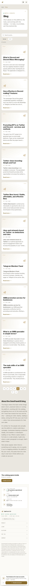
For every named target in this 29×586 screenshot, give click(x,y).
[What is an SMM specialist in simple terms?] (15, 324)
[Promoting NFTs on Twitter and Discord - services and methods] (15, 117)
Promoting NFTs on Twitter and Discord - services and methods (14, 127)
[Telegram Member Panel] (15, 258)
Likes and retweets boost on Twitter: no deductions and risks (13, 232)
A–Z (10, 39)
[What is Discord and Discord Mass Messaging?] (15, 50)
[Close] (3, 583)
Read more (6, 74)
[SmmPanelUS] (2, 2)
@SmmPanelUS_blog (9, 519)
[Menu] (26, 2)
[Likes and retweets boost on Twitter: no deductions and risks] (15, 223)
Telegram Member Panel (13, 266)
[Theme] (23, 2)
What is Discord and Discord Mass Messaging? (14, 58)
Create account (7, 480)
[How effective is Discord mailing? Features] (15, 84)
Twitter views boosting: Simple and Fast (12, 162)
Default (4, 39)
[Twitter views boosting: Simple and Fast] (15, 153)
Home (2, 7)
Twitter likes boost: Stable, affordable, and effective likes (14, 197)
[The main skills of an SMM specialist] (15, 358)
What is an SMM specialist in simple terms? (13, 333)
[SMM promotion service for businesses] (15, 290)
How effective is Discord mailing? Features (13, 92)
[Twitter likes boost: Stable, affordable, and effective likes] (15, 187)
